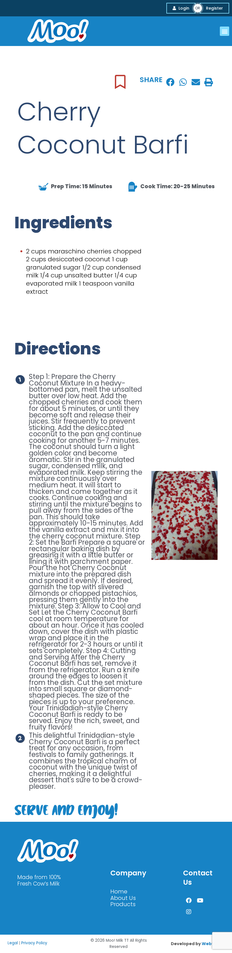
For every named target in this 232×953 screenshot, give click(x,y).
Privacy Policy (34, 943)
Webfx (209, 944)
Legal (13, 943)
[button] (224, 31)
